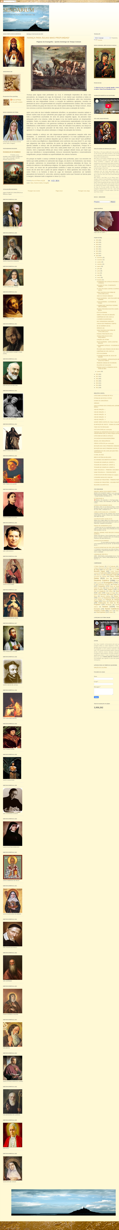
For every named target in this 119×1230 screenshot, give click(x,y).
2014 (97, 383)
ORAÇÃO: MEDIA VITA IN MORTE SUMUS (105, 491)
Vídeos (111, 612)
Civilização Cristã (111, 574)
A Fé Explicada (111, 566)
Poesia (104, 601)
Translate (99, 40)
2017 (97, 376)
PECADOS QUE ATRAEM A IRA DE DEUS (108, 349)
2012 (97, 387)
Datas (32, 183)
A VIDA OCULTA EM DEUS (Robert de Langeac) (106, 474)
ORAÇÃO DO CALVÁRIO (100, 667)
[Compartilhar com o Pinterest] (58, 181)
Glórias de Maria (110, 588)
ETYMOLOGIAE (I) (99, 498)
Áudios (113, 569)
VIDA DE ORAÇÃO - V (100, 419)
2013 (97, 385)
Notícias (100, 598)
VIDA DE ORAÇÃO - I (99, 409)
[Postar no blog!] (53, 181)
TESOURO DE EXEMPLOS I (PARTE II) (104, 465)
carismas (96, 573)
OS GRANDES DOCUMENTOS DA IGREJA (105, 459)
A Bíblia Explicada (99, 566)
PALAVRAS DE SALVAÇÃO (104, 365)
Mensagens (103, 594)
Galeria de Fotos (98, 588)
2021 (97, 251)
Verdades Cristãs (99, 610)
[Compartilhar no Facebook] (57, 181)
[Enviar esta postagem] (48, 180)
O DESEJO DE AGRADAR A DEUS (103, 505)
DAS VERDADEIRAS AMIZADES (105, 321)
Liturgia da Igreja (110, 593)
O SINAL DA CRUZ (99, 454)
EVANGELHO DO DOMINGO (12, 152)
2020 (97, 253)
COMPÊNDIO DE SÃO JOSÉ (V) (105, 317)
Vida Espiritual (100, 612)
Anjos (107, 568)
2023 (97, 246)
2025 (97, 242)
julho (98, 268)
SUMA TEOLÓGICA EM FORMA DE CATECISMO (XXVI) (106, 293)
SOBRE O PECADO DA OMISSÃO (106, 314)
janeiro (99, 371)
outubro (99, 262)
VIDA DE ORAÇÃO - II (99, 412)
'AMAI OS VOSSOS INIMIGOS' (105, 296)
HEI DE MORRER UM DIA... (104, 326)
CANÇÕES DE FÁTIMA (103, 339)
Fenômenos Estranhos (104, 584)
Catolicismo (114, 573)
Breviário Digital (99, 571)
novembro (100, 259)
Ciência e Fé (99, 574)
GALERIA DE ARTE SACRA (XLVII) (103, 519)
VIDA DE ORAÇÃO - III (100, 414)
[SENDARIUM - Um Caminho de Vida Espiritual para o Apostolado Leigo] (63, 1215)
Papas (96, 601)
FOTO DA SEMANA (102, 312)
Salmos (96, 606)
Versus (111, 610)
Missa (95, 596)
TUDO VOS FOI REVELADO (101, 427)
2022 (97, 249)
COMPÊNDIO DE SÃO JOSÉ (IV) (105, 351)
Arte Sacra (106, 569)
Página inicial (59, 191)
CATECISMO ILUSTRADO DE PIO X (103, 395)
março (99, 277)
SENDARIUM (18, 10)
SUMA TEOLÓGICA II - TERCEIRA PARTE (105, 472)
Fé (94, 584)
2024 (97, 244)
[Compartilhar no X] (55, 181)
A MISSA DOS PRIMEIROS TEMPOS (106, 323)
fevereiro (99, 279)
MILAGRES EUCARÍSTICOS (101, 484)
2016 (97, 378)
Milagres (111, 594)
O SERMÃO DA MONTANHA (104, 319)
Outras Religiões (98, 599)
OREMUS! (96, 403)
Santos (105, 607)
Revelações (109, 604)
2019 (97, 255)
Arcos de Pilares (16, 99)
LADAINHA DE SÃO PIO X (101, 554)
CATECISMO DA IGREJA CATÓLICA (103, 436)
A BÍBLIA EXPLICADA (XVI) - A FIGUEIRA (105, 512)
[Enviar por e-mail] (52, 181)
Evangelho (46, 183)
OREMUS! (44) (100, 328)
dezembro (100, 257)
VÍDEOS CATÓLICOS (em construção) (104, 443)
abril (98, 275)
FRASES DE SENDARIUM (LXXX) (103, 525)
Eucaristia (98, 583)
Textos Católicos (112, 609)
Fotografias (101, 586)
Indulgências (102, 591)
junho (98, 271)
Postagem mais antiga (84, 191)
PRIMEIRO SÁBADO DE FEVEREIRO (106, 363)
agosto (99, 266)
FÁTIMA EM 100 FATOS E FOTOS (103, 398)
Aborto (102, 568)
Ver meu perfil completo (16, 102)
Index (95, 591)
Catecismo (103, 573)
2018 (97, 374)
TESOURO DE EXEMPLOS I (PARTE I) (104, 462)
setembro (99, 264)
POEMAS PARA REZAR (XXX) (105, 334)
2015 (97, 381)
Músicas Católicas (105, 596)
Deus (107, 578)
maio (98, 273)
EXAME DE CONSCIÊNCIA (101, 400)
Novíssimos (107, 598)
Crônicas (104, 576)
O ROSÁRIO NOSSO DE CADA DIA (103, 477)
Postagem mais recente (34, 191)
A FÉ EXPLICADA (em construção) (103, 429)
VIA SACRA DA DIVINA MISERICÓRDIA (104, 438)
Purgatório (97, 604)
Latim (99, 593)
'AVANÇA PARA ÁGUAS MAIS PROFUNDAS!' (104, 336)
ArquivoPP (114, 568)
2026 (97, 240)
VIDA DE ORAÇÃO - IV (100, 417)
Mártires (96, 594)
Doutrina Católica (38, 183)
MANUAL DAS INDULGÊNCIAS (102, 441)
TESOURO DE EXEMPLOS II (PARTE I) (104, 467)
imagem (110, 589)
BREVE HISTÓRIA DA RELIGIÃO (102, 457)
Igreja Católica (98, 589)
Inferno (111, 591)
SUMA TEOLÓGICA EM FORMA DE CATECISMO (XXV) (106, 331)
